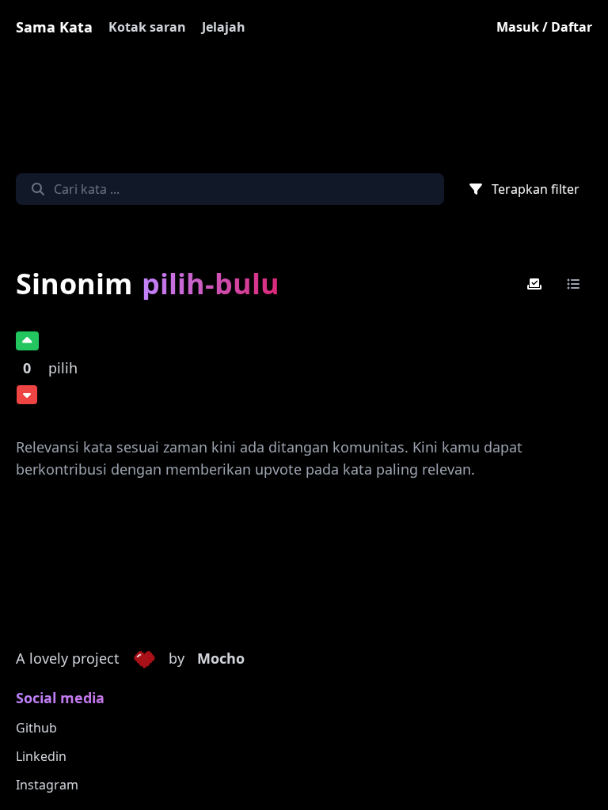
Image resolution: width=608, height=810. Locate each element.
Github (36, 727)
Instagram (47, 784)
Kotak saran (147, 27)
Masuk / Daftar (544, 27)
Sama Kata (54, 26)
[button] (144, 659)
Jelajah (223, 27)
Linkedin (41, 756)
